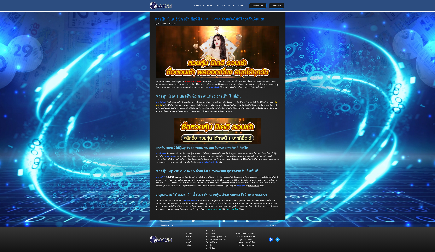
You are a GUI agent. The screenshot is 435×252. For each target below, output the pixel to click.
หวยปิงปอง (210, 248)
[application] (214, 5)
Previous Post (166, 225)
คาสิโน (189, 242)
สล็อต (189, 245)
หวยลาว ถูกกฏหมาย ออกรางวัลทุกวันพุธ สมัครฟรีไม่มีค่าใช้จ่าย (216, 239)
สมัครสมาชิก (258, 6)
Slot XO (189, 236)
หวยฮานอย (210, 233)
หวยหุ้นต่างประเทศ (213, 209)
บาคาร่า (189, 239)
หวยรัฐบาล (210, 231)
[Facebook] (271, 239)
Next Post (270, 225)
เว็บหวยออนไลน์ (232, 209)
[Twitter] (278, 239)
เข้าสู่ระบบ (276, 6)
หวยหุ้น (209, 245)
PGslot (189, 233)
